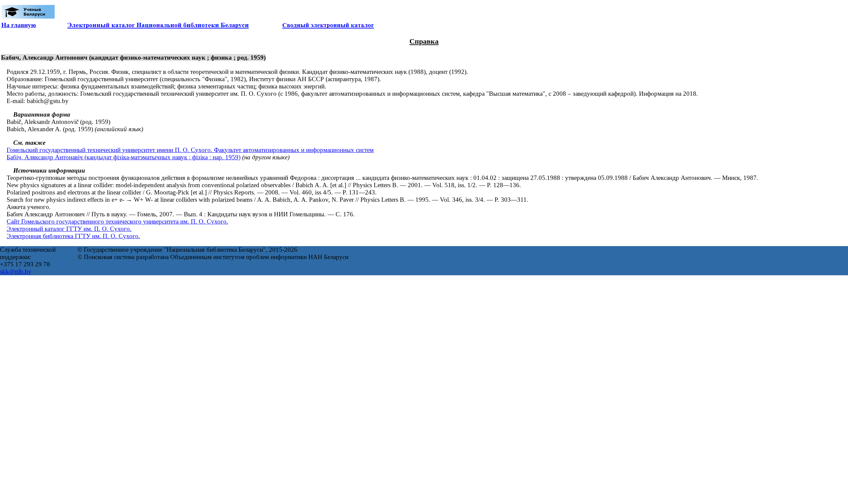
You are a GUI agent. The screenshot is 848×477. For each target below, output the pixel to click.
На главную (18, 25)
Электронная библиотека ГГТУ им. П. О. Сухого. (73, 236)
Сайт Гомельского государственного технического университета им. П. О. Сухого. (117, 221)
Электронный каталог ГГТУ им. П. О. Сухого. (69, 228)
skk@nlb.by (15, 271)
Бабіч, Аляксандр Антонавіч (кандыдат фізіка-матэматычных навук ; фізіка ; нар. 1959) (123, 157)
